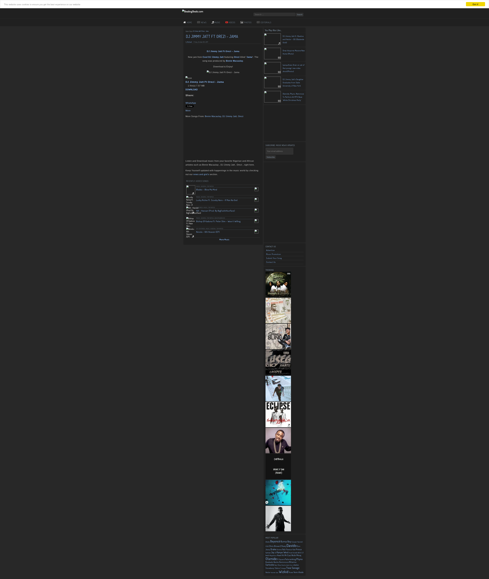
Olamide (271, 559)
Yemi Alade (298, 572)
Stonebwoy (270, 568)
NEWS (204, 22)
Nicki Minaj (296, 555)
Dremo (279, 550)
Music (190, 31)
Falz (284, 549)
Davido (292, 545)
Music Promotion (273, 254)
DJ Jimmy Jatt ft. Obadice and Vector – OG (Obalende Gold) (293, 39)
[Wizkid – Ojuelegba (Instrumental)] (278, 400)
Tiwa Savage (293, 567)
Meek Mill (280, 555)
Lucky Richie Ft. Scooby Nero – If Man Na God (216, 200)
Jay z (273, 552)
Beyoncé (275, 541)
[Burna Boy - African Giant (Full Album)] (278, 322)
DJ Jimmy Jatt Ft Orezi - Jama (205, 82)
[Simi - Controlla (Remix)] (278, 478)
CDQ (267, 546)
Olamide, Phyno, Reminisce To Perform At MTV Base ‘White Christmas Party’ (293, 97)
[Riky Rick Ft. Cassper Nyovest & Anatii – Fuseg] (278, 374)
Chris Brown (274, 546)
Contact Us (271, 262)
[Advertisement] (222, 138)
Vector (268, 572)
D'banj (283, 546)
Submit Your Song (274, 258)
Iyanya (268, 552)
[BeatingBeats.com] (192, 11)
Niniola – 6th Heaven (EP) (208, 232)
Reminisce (284, 562)
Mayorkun (273, 555)
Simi (291, 565)
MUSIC (217, 22)
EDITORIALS (266, 22)
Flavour (289, 549)
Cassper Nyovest (297, 542)
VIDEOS (232, 22)
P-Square (280, 559)
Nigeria (203, 186)
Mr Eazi (288, 555)
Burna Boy (286, 541)
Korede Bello (297, 553)
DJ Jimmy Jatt (229, 116)
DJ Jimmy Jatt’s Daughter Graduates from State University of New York (293, 82)
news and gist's (201, 174)
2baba (268, 542)
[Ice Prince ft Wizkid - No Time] (278, 452)
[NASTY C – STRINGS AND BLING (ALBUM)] (278, 348)
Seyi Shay (278, 565)
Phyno (299, 559)
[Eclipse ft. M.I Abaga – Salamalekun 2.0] (278, 426)
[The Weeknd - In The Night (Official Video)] (278, 504)
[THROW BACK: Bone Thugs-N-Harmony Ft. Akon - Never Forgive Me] (278, 296)
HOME (189, 22)
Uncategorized (219, 218)
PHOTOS (248, 22)
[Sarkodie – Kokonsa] (278, 530)
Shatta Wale (285, 565)
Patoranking (290, 559)
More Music (224, 239)
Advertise (270, 250)
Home (187, 31)
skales (296, 565)
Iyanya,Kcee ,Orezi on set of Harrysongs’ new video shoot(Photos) (293, 68)
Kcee (290, 553)
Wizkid (283, 571)
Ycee (291, 572)
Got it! (475, 4)
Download (192, 89)
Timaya (283, 568)
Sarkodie (270, 564)
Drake (273, 549)
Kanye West (283, 552)
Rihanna (292, 562)
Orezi (240, 116)
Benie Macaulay (213, 116)
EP (197, 228)
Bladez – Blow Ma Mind (206, 189)
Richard (189, 42)
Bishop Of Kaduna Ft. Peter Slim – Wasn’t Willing (218, 221)
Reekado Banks (272, 562)
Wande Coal (275, 572)
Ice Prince (297, 549)
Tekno (277, 568)
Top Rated (210, 186)
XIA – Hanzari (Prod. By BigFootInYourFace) (215, 210)
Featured (199, 207)
